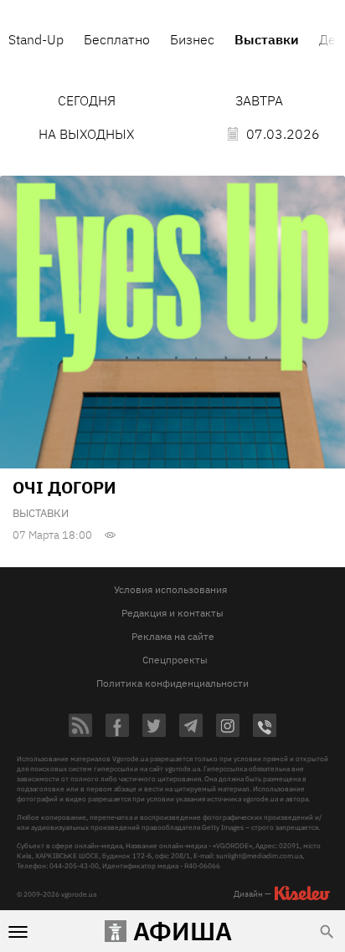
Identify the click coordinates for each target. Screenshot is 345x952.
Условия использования (170, 589)
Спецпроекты (175, 659)
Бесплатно (117, 39)
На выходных (86, 134)
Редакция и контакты (172, 613)
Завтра (259, 100)
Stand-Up (36, 39)
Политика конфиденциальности (172, 683)
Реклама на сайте (172, 636)
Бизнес (192, 39)
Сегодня (87, 100)
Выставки (41, 513)
